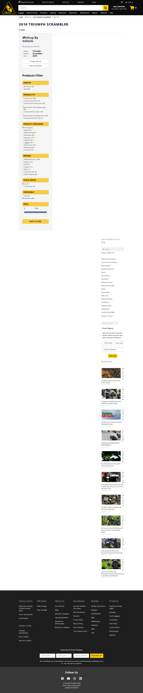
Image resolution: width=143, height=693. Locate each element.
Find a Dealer (24, 637)
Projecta (28, 167)
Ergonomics (73, 13)
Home (21, 17)
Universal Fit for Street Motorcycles (35, 116)
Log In (130, 2)
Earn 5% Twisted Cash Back (79, 607)
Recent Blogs (105, 292)
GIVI (27, 164)
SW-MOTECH (96, 614)
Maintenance (84, 13)
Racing (103, 289)
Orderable (29, 198)
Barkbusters (95, 621)
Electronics (62, 13)
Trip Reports (105, 302)
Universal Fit (30, 98)
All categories (28, 128)
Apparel (95, 13)
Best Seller (29, 86)
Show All (26, 196)
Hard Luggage (114, 616)
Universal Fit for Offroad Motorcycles (34, 108)
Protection (43, 13)
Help (111, 13)
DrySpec (28, 162)
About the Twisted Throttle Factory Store (26, 608)
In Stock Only (29, 186)
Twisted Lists (105, 309)
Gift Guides (104, 279)
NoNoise (94, 625)
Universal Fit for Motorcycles (34, 103)
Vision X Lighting (30, 174)
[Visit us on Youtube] (68, 679)
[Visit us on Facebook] (62, 679)
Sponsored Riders (106, 299)
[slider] (23, 212)
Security (76, 616)
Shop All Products (35, 66)
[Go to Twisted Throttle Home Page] (8, 8)
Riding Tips (104, 295)
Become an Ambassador (59, 622)
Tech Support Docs (80, 631)
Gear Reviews (105, 275)
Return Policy (78, 624)
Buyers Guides (105, 265)
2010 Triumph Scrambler (42, 17)
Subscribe (112, 356)
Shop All (65, 2)
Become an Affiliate (62, 627)
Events (103, 272)
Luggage (21, 13)
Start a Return (78, 627)
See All (26, 184)
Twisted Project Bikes (108, 312)
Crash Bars (113, 620)
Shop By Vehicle (48, 2)
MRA (93, 629)
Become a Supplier (62, 614)
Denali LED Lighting (107, 269)
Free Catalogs (42, 610)
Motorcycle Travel (107, 282)
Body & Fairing (32, 13)
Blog (94, 2)
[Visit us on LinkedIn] (80, 679)
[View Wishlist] (122, 2)
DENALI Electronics (32, 159)
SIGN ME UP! (96, 656)
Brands (81, 2)
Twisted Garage (106, 305)
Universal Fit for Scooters (33, 112)
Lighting (53, 13)
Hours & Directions (26, 614)
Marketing (29, 147)
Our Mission (59, 606)
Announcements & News (109, 262)
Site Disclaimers (79, 612)
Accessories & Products (108, 259)
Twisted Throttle (30, 172)
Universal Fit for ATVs (32, 101)
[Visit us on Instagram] (74, 679)
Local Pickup (23, 618)
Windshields (114, 631)
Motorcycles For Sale (107, 285)
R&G (27, 169)
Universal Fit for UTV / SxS (33, 118)
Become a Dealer (25, 640)
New (27, 89)
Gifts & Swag (41, 606)
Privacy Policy (78, 620)
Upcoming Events (61, 617)
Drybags (112, 612)
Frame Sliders (114, 627)
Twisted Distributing (23, 632)
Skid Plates (113, 624)
